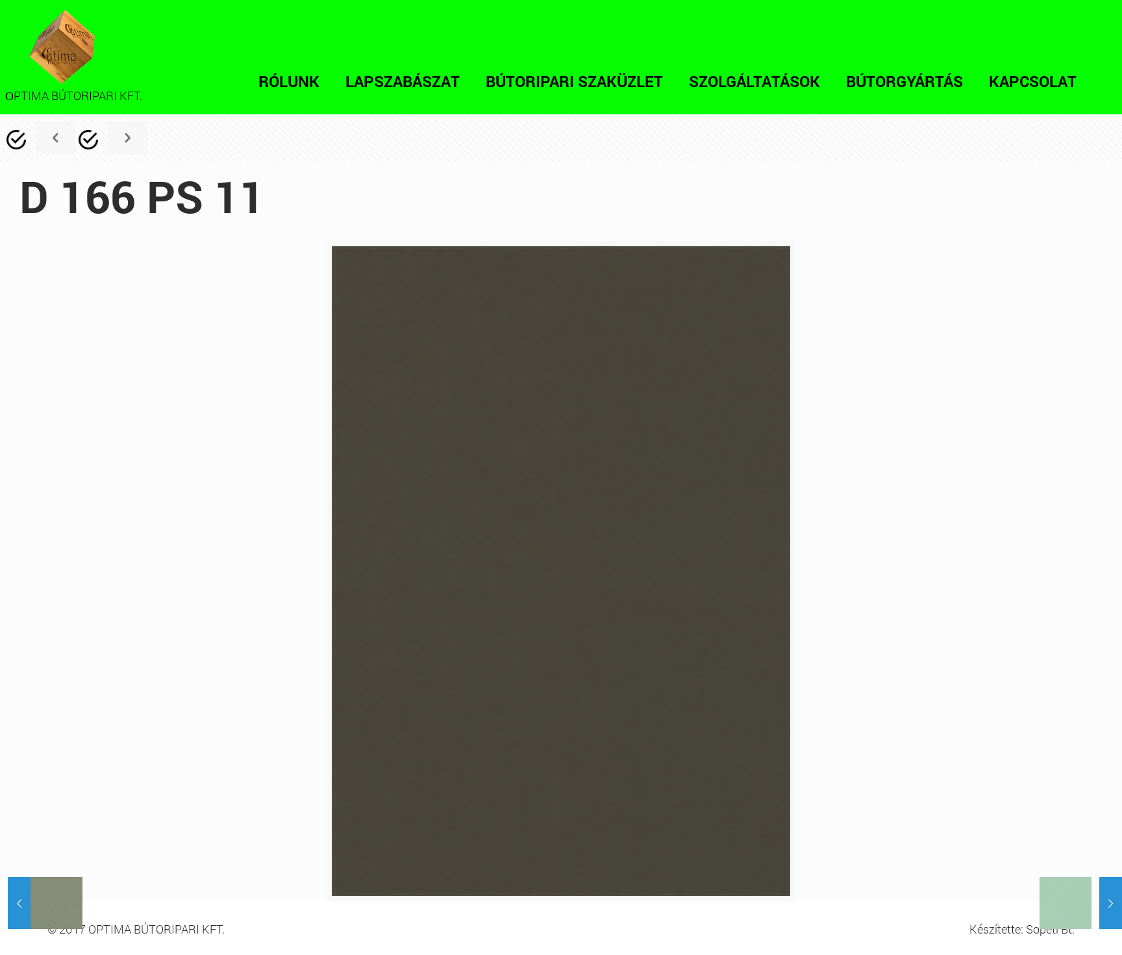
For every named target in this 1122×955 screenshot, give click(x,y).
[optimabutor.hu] (62, 47)
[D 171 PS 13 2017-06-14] (1081, 903)
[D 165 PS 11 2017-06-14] (41, 903)
